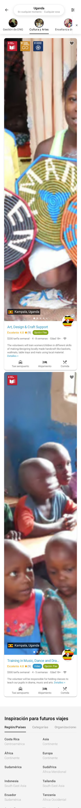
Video (37, 666)
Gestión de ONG (13, 29)
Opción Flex (40, 332)
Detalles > (12, 355)
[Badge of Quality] (73, 316)
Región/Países (15, 727)
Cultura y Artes (39, 29)
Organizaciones (66, 727)
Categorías (40, 727)
